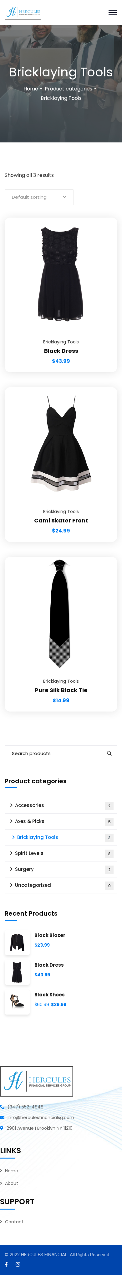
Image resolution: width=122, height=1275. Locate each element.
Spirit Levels (62, 853)
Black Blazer (49, 935)
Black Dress (61, 351)
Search (109, 753)
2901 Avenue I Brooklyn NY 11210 (40, 1128)
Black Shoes (49, 995)
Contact (14, 1222)
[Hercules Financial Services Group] (23, 12)
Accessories (62, 805)
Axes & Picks (63, 821)
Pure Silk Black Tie (61, 690)
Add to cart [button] (105, 217)
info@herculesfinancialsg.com (41, 1117)
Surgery (62, 869)
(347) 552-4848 (25, 1107)
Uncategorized (63, 885)
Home (30, 88)
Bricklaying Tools (61, 342)
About (11, 1183)
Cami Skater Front (61, 520)
